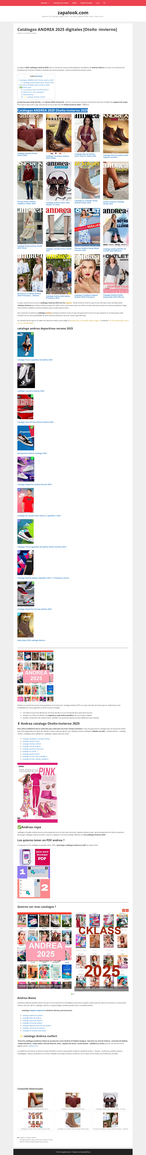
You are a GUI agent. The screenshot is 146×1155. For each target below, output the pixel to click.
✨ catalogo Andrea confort (33, 97)
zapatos (22, 1137)
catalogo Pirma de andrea (32, 1023)
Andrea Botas (27, 94)
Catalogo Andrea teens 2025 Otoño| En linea (58, 203)
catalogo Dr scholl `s (30, 751)
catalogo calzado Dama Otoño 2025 (59, 250)
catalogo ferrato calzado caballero (35, 759)
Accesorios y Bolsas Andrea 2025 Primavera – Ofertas (29, 294)
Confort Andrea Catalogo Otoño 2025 (113, 203)
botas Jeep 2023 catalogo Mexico (31, 640)
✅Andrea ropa (24, 87)
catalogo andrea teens (31, 754)
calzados (44, 3)
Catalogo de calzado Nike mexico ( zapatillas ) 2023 (39, 515)
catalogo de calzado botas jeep (34, 1030)
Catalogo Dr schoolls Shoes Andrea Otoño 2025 (86, 201)
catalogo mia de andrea (31, 746)
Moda (74, 3)
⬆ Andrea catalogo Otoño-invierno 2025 (34, 85)
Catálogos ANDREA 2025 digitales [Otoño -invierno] (40, 986)
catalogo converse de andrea (33, 1028)
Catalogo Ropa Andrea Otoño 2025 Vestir (29, 247)
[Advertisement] (73, 51)
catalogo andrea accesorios (32, 749)
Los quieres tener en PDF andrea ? (35, 90)
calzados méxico (30, 1137)
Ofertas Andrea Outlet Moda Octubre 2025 (86, 249)
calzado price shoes (61, 3)
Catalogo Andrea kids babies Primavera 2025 (58, 297)
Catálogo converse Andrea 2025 (30, 391)
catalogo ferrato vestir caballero (34, 756)
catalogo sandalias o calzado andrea (36, 739)
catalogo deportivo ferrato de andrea (37, 1025)
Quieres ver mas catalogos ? (32, 92)
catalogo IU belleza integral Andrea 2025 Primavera (86, 296)
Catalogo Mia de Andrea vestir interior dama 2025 (85, 155)
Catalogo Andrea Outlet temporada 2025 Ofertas (113, 296)
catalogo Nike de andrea (31, 1018)
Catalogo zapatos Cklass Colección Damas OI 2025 (36, 1140)
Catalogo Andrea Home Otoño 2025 (27, 154)
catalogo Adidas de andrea (32, 1015)
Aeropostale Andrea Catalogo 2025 (32, 453)
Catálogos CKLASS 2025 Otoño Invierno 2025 (94, 988)
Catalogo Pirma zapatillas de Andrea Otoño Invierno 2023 (41, 547)
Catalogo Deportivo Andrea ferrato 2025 (34, 484)
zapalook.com (73, 13)
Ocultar (39, 76)
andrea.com (33, 1046)
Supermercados (86, 3)
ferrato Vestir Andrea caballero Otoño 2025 (26, 202)
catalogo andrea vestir (31, 741)
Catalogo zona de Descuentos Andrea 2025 (35, 422)
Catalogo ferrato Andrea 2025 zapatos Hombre (115, 156)
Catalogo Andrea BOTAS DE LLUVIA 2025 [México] (114, 250)
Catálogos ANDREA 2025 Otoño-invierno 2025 (36, 80)
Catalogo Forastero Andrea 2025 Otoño (57, 157)
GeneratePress (85, 1152)
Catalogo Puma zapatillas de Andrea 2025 (34, 360)
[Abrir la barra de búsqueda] (104, 3)
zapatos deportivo (37, 1010)
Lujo (97, 3)
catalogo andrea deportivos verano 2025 (37, 82)
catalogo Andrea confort (31, 744)
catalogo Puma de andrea (32, 1020)
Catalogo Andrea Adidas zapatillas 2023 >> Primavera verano (43, 578)
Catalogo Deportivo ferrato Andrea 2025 (34, 609)
